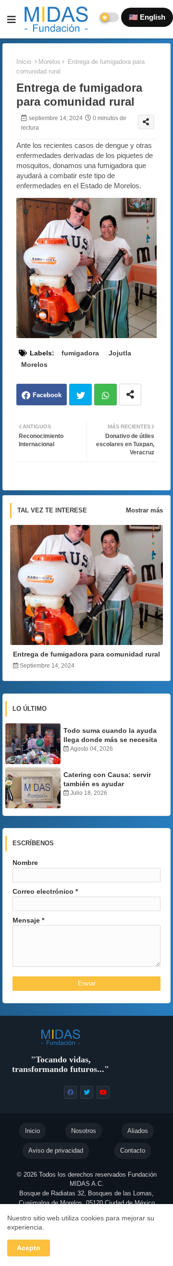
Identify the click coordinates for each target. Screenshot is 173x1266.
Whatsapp (105, 394)
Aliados (137, 1130)
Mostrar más (144, 510)
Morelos (49, 61)
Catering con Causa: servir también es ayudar (107, 779)
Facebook (47, 395)
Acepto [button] (28, 1248)
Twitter (80, 394)
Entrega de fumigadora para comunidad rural (86, 654)
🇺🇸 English (147, 17)
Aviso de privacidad (55, 1150)
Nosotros (83, 1130)
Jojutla (120, 353)
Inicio (23, 61)
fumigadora (80, 353)
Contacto (132, 1150)
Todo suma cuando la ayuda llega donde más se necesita (110, 735)
